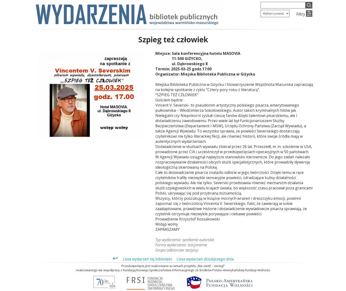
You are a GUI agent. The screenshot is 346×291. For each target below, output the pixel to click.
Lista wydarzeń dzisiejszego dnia (205, 259)
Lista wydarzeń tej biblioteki (147, 259)
